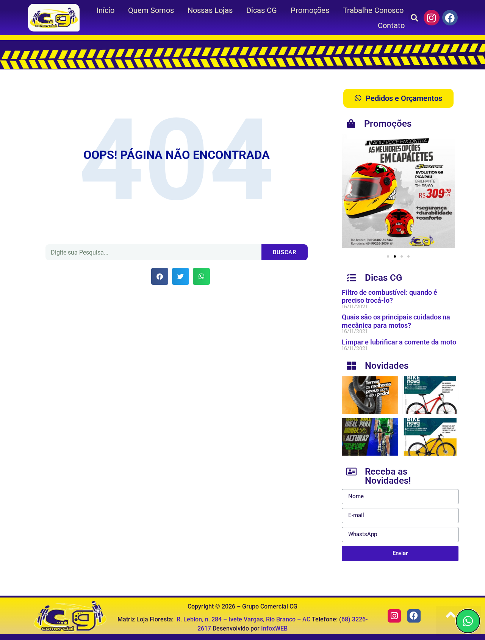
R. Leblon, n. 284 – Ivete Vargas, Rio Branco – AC (243, 619)
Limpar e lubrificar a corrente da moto (399, 342)
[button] (414, 17)
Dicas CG (261, 10)
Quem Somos (151, 10)
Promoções (310, 10)
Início (105, 10)
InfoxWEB (274, 628)
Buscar (284, 252)
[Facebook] (450, 18)
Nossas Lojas (210, 10)
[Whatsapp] (468, 621)
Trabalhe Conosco (373, 10)
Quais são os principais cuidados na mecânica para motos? (396, 321)
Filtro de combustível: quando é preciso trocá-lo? (389, 296)
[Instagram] (432, 18)
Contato (391, 25)
